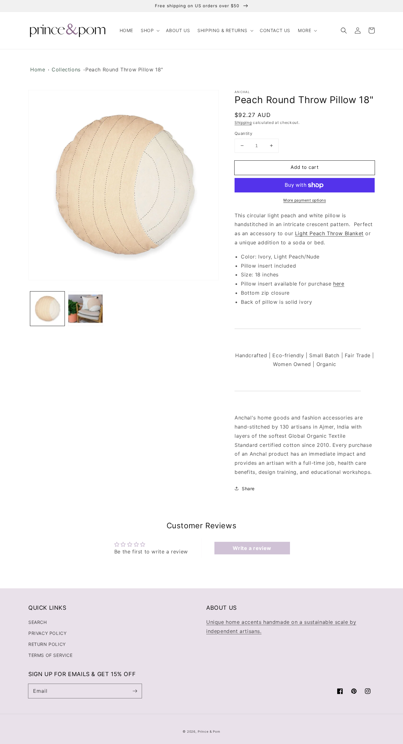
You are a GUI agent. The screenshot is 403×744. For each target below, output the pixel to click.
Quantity (243, 133)
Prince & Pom (209, 731)
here (338, 283)
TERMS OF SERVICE (50, 655)
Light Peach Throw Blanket (329, 233)
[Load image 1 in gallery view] (47, 308)
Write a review (252, 548)
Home (37, 69)
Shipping (243, 122)
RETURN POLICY (47, 644)
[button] (149, 30)
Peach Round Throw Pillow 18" (124, 69)
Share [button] (248, 488)
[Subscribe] (135, 691)
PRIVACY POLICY (47, 633)
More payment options (304, 200)
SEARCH (37, 622)
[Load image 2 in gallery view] (85, 308)
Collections (66, 69)
